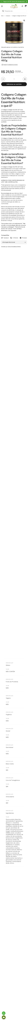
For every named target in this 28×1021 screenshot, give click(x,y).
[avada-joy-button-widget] (4, 1017)
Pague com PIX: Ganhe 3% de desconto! (14, 1)
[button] (25, 6)
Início (2, 15)
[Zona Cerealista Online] (14, 6)
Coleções (8, 15)
